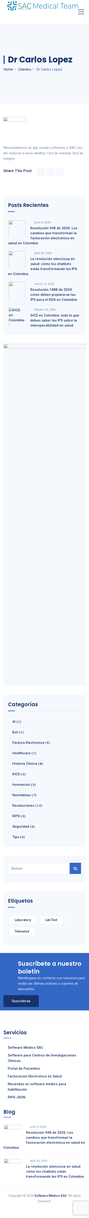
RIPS (16, 816)
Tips (15, 837)
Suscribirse (21, 1001)
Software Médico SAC (50, 1195)
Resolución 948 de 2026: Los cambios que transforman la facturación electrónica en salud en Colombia (42, 235)
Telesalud (22, 931)
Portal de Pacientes (24, 1068)
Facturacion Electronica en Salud (35, 1076)
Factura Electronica (28, 743)
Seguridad (20, 826)
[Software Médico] (43, 5)
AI (14, 722)
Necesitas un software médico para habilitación (37, 1087)
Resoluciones (23, 805)
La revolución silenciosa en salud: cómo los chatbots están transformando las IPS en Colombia (42, 266)
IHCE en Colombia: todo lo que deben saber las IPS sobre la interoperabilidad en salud (54, 320)
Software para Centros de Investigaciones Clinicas (42, 1058)
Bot (15, 732)
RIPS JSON (16, 1097)
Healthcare (21, 753)
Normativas (21, 795)
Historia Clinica (24, 764)
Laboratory (23, 920)
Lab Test (51, 920)
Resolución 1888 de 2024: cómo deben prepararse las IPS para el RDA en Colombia (53, 295)
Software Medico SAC (25, 1047)
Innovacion (21, 785)
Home (8, 69)
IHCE (16, 774)
